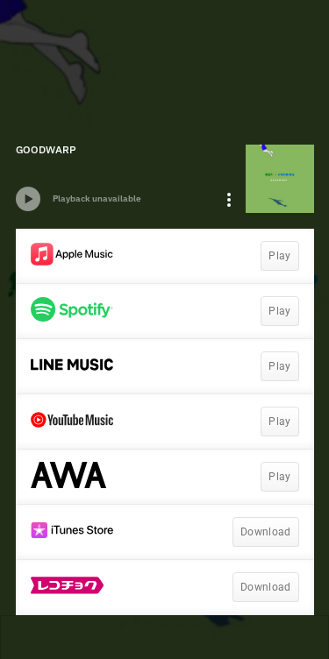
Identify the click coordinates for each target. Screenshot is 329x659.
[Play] (28, 199)
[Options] (229, 200)
